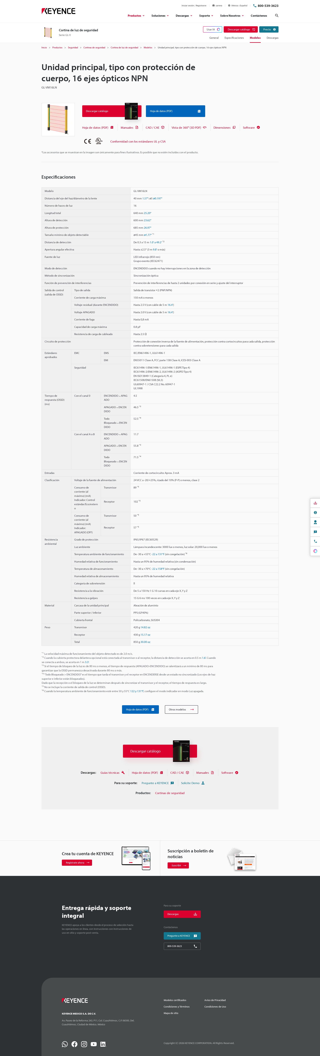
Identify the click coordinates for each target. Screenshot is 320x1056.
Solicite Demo (190, 783)
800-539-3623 (268, 6)
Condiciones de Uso (215, 1006)
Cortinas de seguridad (170, 793)
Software (249, 127)
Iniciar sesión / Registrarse (194, 5)
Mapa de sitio (171, 1013)
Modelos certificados (175, 1000)
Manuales (127, 127)
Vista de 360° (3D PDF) (186, 127)
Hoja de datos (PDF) (95, 127)
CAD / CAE (152, 127)
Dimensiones (222, 127)
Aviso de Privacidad (215, 1000)
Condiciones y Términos (177, 1006)
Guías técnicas (110, 772)
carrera (219, 5)
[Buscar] (277, 15)
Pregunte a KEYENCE (155, 783)
